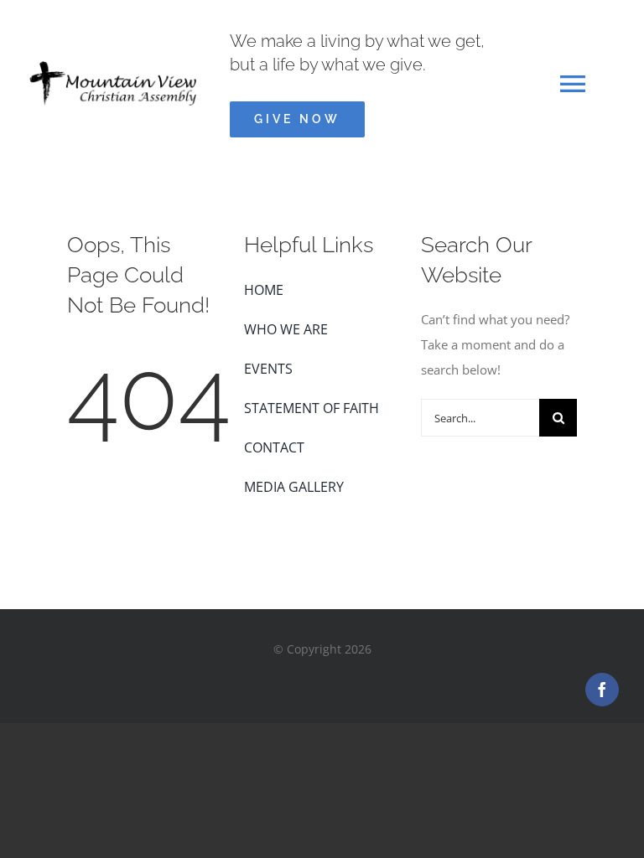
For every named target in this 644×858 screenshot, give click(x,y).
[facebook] (602, 689)
